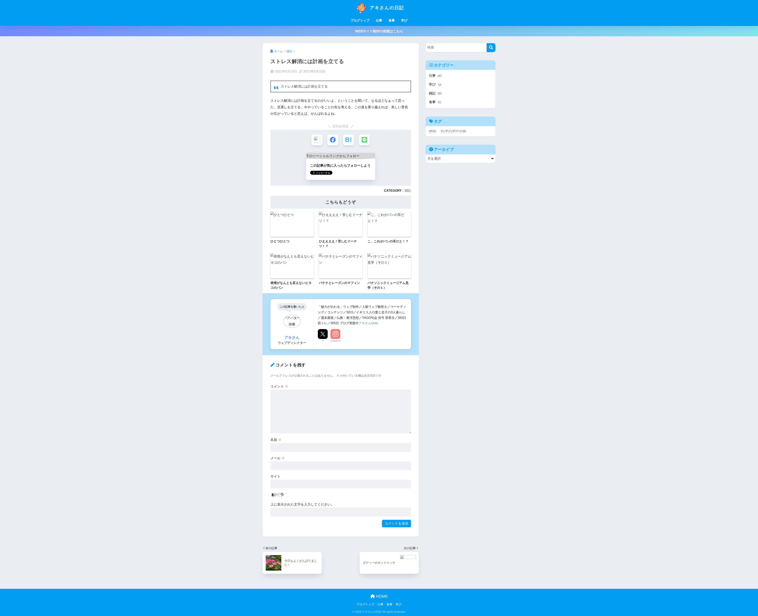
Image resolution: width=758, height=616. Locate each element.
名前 (275, 440)
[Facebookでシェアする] (332, 139)
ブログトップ (360, 20)
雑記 (408, 190)
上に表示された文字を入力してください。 (302, 504)
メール (277, 458)
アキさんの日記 (386, 7)
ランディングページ (453, 131)
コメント (279, 386)
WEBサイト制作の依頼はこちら (379, 31)
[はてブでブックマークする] (348, 139)
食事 (391, 20)
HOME (381, 596)
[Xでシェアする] (316, 139)
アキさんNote (368, 323)
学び (404, 20)
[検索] (491, 47)
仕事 (379, 20)
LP (432, 131)
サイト (275, 476)
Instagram (335, 341)
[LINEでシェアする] (364, 139)
